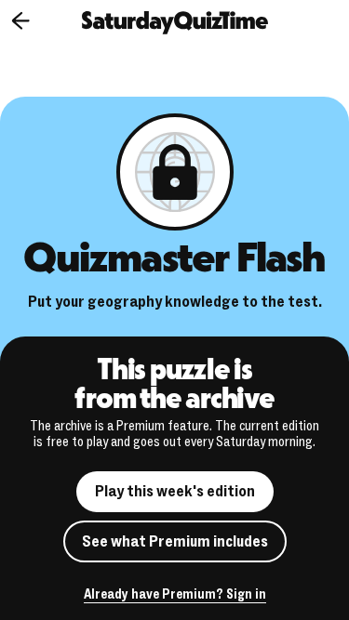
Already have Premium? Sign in (175, 595)
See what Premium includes (175, 541)
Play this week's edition (175, 491)
